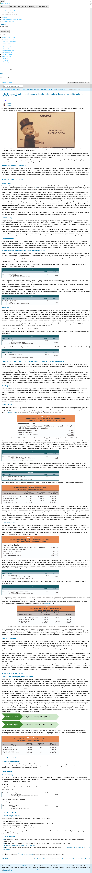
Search (4, 86)
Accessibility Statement (58, 869)
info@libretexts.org (7, 870)
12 (36, 187)
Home (8, 89)
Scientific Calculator (8, 48)
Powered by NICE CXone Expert (24, 865)
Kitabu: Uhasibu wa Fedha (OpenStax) (36, 89)
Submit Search (5, 31)
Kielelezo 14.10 (48, 603)
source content (29, 854)
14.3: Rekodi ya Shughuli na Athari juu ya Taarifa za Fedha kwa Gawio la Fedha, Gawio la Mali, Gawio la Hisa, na (35, 853)
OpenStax (9, 103)
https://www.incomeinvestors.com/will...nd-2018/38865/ (19, 845)
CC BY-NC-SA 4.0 (74, 853)
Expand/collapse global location (89, 89)
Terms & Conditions (47, 869)
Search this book (4, 26)
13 (47, 207)
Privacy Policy (37, 869)
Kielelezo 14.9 (12, 413)
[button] (5, 60)
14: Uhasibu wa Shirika (57, 89)
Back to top (4, 858)
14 (27, 679)
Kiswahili (18, 89)
